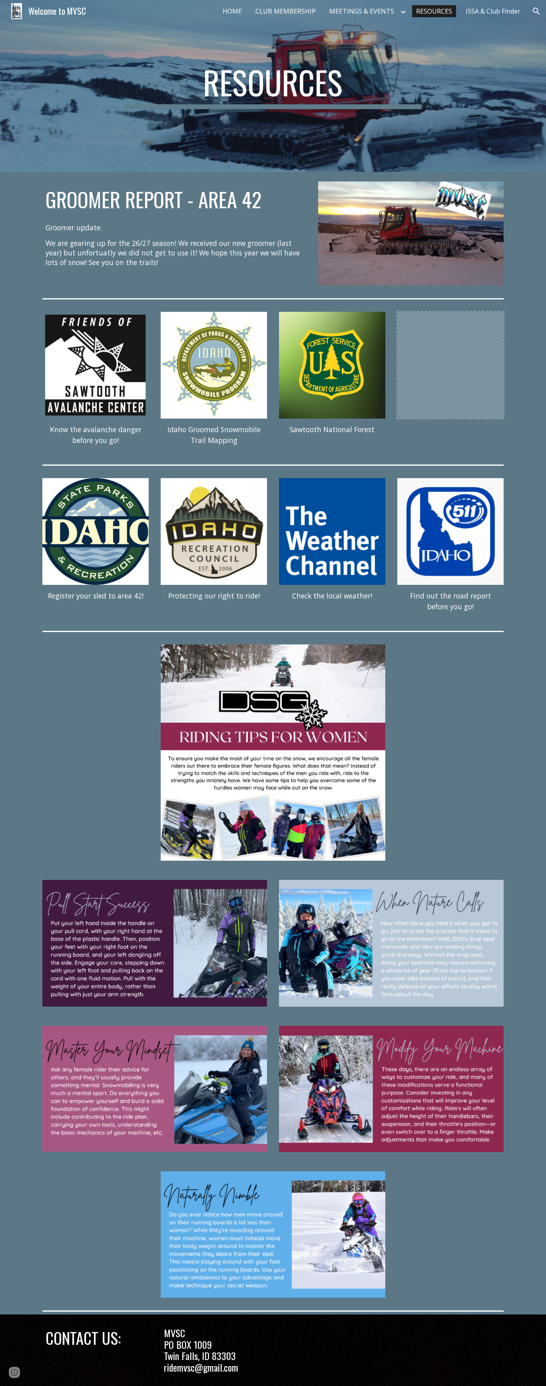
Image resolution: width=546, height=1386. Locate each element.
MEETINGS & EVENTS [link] (361, 11)
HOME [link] (232, 11)
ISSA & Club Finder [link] (493, 11)
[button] (536, 11)
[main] (273, 86)
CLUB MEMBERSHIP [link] (285, 11)
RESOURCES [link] (434, 11)
